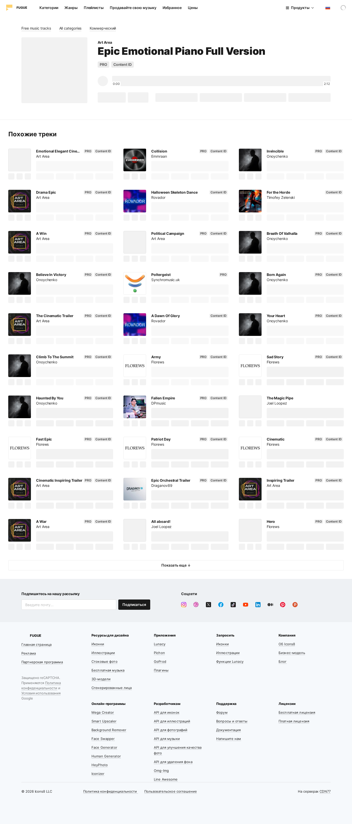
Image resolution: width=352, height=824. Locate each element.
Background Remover (108, 730)
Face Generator (104, 747)
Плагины (161, 670)
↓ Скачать (111, 97)
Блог (283, 661)
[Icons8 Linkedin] (258, 604)
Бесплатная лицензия (297, 712)
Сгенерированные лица (111, 688)
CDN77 (325, 791)
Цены (193, 7)
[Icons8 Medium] (270, 604)
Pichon (159, 653)
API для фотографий (170, 730)
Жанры (71, 7)
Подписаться (134, 604)
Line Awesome (166, 779)
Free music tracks (36, 28)
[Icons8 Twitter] (208, 604)
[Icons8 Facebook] (221, 604)
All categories (70, 28)
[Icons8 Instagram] (184, 604)
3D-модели (101, 679)
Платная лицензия (294, 721)
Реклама (28, 653)
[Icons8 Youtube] (245, 604)
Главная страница (36, 644)
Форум (222, 712)
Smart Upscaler (103, 721)
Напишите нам (228, 739)
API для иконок (166, 712)
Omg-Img (161, 770)
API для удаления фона (173, 762)
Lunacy (159, 644)
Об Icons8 (287, 644)
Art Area (105, 42)
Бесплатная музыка (107, 670)
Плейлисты (94, 7)
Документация (228, 730)
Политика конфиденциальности (110, 791)
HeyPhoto (99, 765)
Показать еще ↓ (176, 565)
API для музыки (167, 739)
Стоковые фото (104, 661)
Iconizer (97, 774)
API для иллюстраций (172, 721)
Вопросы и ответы (231, 721)
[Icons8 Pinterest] (283, 604)
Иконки (97, 644)
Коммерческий (103, 28)
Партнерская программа (42, 662)
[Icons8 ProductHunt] (295, 604)
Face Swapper (103, 739)
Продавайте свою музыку (133, 7)
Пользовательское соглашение (170, 791)
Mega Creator (102, 712)
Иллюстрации (103, 653)
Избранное (172, 7)
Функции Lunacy (230, 661)
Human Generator (106, 756)
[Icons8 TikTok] (233, 604)
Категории (48, 7)
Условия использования (41, 693)
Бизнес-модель (292, 653)
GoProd (160, 661)
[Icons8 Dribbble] (196, 604)
